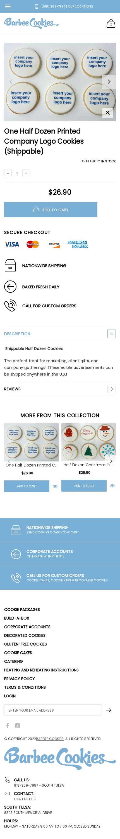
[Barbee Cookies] (31, 23)
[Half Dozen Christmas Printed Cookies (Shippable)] (88, 442)
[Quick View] (55, 486)
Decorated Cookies (24, 635)
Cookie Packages (22, 609)
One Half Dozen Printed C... (31, 465)
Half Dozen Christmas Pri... (89, 464)
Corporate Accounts (27, 626)
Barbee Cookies (50, 738)
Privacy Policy (19, 678)
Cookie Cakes (18, 652)
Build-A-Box (16, 618)
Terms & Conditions (25, 687)
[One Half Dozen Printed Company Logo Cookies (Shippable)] (31, 442)
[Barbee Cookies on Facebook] (7, 726)
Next (111, 461)
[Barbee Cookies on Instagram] (17, 726)
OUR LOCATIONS (80, 6)
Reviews (12, 389)
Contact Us (25, 799)
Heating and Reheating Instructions (41, 670)
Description (17, 334)
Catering (13, 661)
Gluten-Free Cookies (25, 644)
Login (10, 695)
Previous (9, 461)
